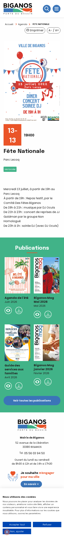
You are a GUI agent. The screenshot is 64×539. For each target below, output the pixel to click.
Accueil (9, 24)
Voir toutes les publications (32, 400)
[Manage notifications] (7, 532)
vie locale (10, 169)
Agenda (22, 24)
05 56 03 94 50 (34, 453)
